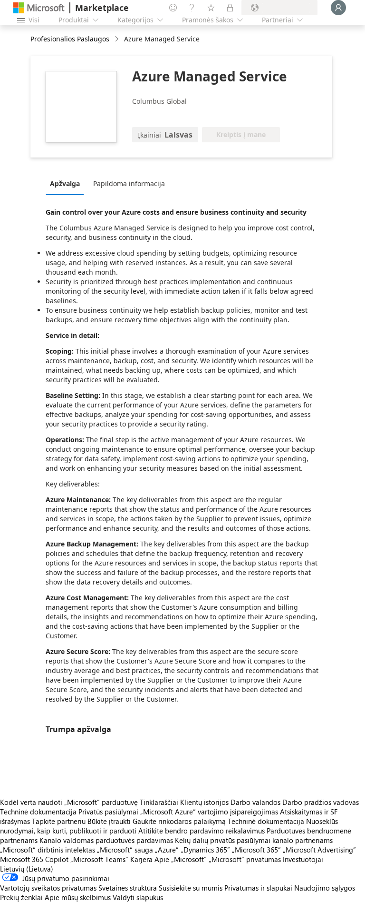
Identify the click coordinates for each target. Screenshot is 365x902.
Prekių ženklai (21, 897)
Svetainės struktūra (127, 887)
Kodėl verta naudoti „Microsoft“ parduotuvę (69, 802)
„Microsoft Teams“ (99, 859)
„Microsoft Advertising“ (319, 849)
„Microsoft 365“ (256, 849)
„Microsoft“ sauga (125, 849)
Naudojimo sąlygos (324, 887)
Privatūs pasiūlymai (108, 811)
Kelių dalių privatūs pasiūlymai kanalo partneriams (254, 840)
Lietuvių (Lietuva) (26, 868)
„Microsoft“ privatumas (245, 859)
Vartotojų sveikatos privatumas (48, 887)
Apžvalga (65, 183)
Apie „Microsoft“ (180, 859)
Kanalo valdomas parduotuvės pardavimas (106, 840)
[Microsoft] (39, 7)
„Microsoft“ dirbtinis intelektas (47, 849)
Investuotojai (303, 859)
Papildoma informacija (129, 183)
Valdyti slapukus (138, 897)
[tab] (67, 183)
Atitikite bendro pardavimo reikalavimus (201, 830)
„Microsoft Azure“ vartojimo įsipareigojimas (210, 811)
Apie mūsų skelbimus (78, 897)
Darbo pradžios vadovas (320, 802)
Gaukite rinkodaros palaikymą (179, 821)
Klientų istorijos (204, 802)
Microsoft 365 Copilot (34, 859)
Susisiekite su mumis (190, 887)
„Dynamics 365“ (205, 849)
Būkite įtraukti (109, 821)
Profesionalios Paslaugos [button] (69, 38)
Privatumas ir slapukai (258, 887)
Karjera (141, 859)
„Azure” (167, 849)
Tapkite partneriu (59, 821)
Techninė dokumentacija (38, 811)
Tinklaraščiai (159, 802)
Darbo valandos (255, 802)
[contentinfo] (117, 39)
